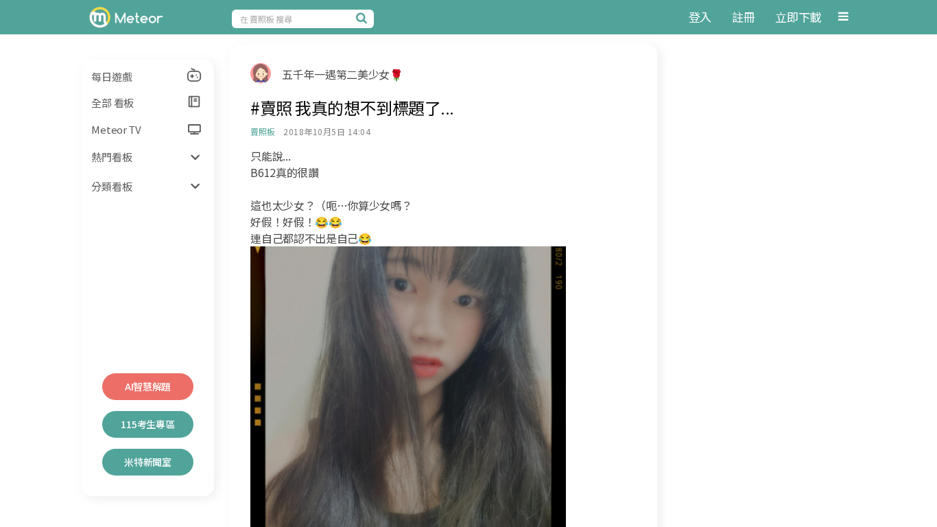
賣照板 (262, 131)
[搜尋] (363, 18)
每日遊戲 (111, 76)
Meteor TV (116, 129)
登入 (700, 16)
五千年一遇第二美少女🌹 (342, 74)
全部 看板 (112, 102)
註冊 (743, 16)
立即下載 (798, 16)
